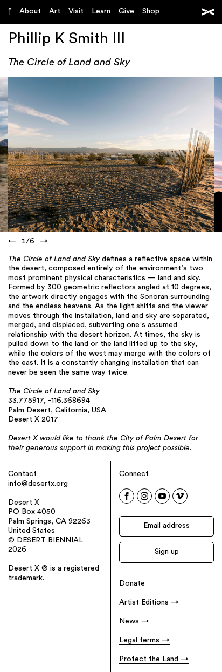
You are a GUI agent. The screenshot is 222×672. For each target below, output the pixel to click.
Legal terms (139, 640)
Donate (132, 584)
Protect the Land (148, 659)
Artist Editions (144, 603)
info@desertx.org (38, 484)
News (129, 621)
